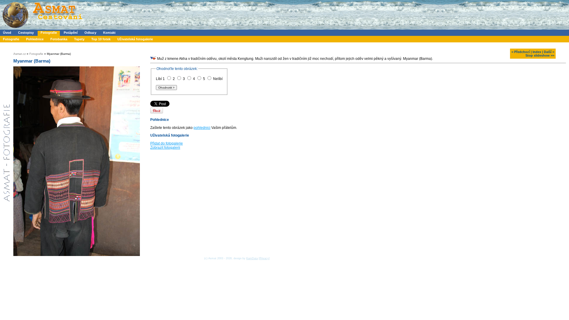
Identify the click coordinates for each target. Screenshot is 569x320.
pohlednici (202, 128)
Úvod (7, 32)
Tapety (79, 39)
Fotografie (49, 32)
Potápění (71, 32)
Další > (549, 52)
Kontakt (109, 32)
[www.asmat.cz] (42, 28)
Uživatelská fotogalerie (135, 39)
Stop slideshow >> (539, 55)
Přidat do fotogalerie (166, 143)
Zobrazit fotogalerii (165, 147)
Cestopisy (26, 32)
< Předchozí (521, 52)
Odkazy (90, 32)
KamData (252, 258)
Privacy (264, 258)
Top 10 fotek (101, 39)
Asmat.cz (19, 53)
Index (537, 52)
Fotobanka (58, 39)
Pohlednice (35, 39)
